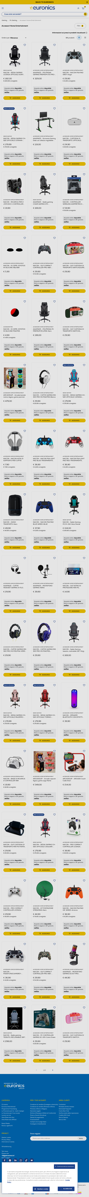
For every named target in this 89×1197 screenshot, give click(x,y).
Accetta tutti (67, 1189)
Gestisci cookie (42, 1189)
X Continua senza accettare (64, 1166)
